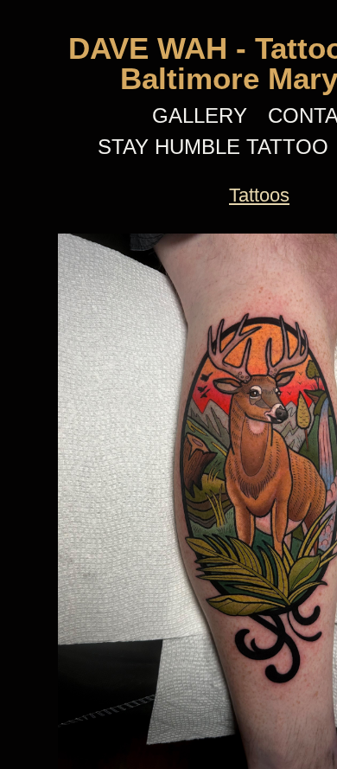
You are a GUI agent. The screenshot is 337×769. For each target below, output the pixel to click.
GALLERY (199, 115)
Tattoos (259, 195)
